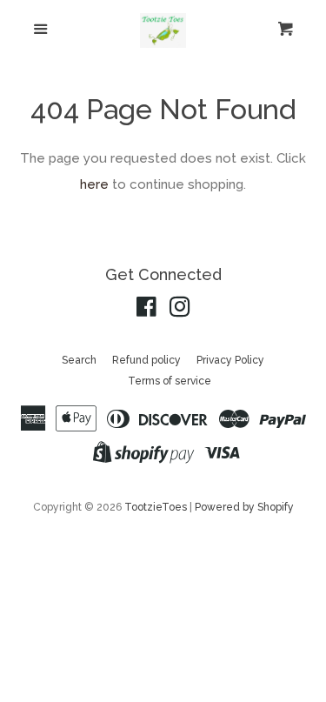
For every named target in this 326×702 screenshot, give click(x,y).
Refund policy (146, 360)
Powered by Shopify (244, 507)
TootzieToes (157, 507)
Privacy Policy (230, 360)
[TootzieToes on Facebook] (146, 310)
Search (79, 360)
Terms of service (169, 381)
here (94, 184)
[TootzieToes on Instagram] (180, 310)
